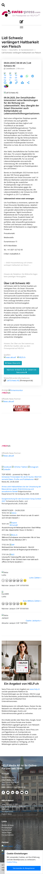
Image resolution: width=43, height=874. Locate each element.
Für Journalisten (8, 835)
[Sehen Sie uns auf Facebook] (6, 466)
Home (4, 50)
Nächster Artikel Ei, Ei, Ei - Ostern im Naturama (21, 371)
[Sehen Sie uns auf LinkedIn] (6, 469)
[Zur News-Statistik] (6, 86)
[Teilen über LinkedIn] (16, 76)
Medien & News (8, 825)
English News (7, 814)
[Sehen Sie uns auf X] (20, 466)
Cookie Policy (12, 862)
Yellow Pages (6, 832)
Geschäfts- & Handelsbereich (21, 50)
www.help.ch (35, 689)
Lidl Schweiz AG (13, 380)
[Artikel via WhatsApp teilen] (27, 76)
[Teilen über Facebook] (5, 76)
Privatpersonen (7, 811)
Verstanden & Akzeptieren (24, 868)
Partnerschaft (7, 830)
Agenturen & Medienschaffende (14, 806)
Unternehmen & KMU (10, 804)
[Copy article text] (11, 83)
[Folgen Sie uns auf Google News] (5, 83)
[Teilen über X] (10, 76)
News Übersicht (13, 363)
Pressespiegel (7, 827)
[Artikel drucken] (21, 76)
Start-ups (5, 809)
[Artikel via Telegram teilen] (32, 76)
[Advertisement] (18, 430)
